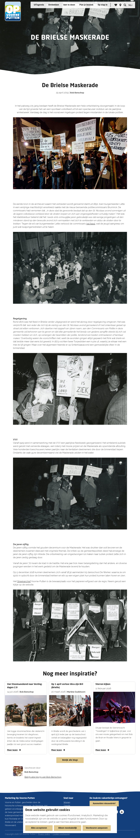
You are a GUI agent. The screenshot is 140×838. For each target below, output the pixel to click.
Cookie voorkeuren (61, 834)
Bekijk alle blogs (70, 760)
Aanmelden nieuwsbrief (104, 804)
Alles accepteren (39, 828)
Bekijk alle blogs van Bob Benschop (42, 777)
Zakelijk (67, 805)
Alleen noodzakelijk (67, 828)
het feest (90, 223)
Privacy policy (44, 834)
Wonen (67, 802)
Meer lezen (12, 750)
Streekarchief (24, 581)
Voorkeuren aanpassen (97, 828)
